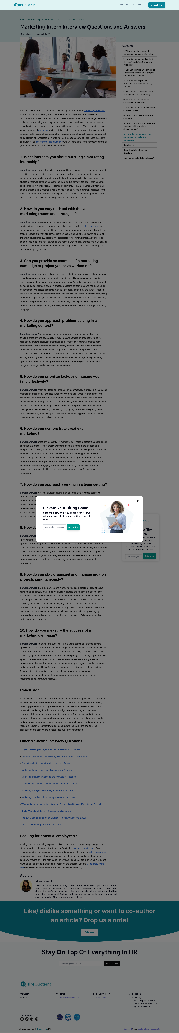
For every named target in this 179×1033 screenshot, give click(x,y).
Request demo (157, 5)
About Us (137, 4)
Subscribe (73, 527)
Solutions (124, 4)
